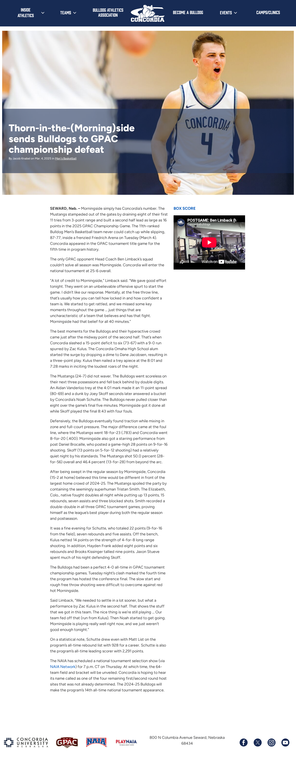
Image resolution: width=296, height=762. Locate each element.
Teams (65, 12)
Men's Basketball (65, 158)
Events (226, 12)
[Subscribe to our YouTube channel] (285, 742)
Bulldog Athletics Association (108, 12)
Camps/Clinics (268, 12)
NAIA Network (62, 666)
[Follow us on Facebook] (243, 742)
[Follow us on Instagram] (271, 742)
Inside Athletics (26, 12)
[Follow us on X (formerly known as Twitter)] (257, 742)
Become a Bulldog (188, 12)
